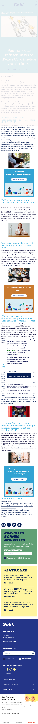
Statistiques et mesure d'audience (11, 715)
